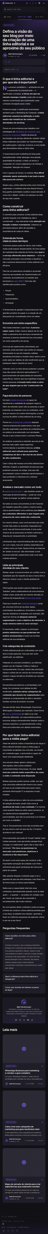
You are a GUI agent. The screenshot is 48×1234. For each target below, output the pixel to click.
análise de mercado (13, 491)
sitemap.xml (12, 1216)
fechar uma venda (33, 598)
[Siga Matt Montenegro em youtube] (28, 1019)
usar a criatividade (13, 714)
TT (17, 1231)
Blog (3, 1227)
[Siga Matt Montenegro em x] (24, 1019)
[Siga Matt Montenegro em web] (16, 1019)
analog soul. (13, 1221)
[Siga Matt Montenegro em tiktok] (32, 1019)
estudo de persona (18, 400)
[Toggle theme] (43, 3)
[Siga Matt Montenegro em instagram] (20, 1019)
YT (12, 1231)
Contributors (11, 1227)
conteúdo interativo (29, 603)
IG (3, 1231)
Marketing (8, 25)
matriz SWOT (18, 281)
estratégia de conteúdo (21, 422)
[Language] (39, 3)
